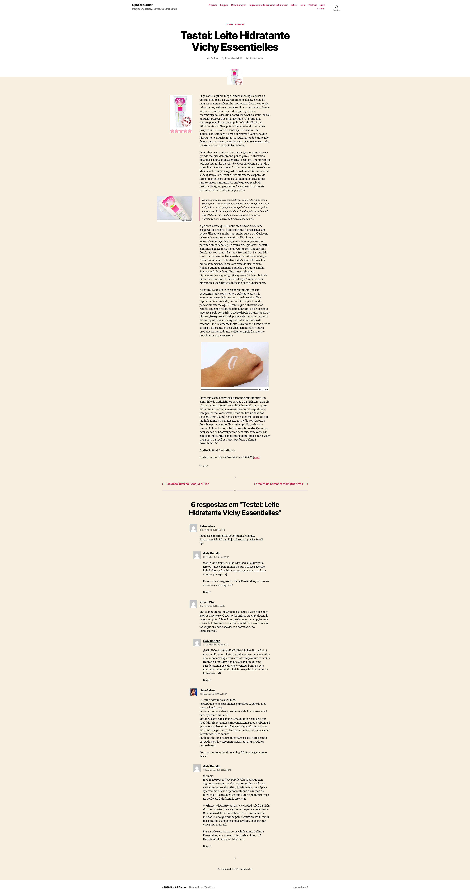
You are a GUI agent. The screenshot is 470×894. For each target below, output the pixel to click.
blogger (224, 5)
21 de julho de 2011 (234, 58)
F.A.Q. (303, 5)
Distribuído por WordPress (202, 887)
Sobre (294, 5)
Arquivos (212, 5)
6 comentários (256, 58)
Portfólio (313, 5)
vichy (205, 466)
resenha (239, 24)
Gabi (216, 58)
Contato (321, 8)
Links (322, 5)
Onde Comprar (238, 5)
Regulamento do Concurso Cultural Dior (268, 5)
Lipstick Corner (142, 4)
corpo (229, 24)
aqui (256, 457)
